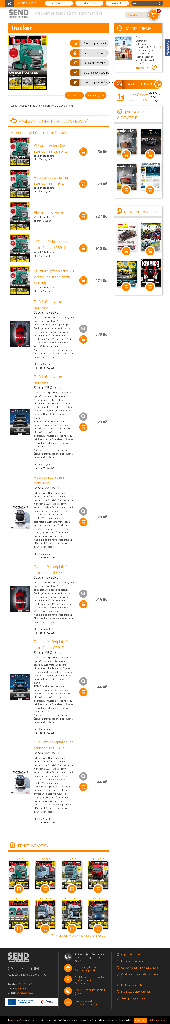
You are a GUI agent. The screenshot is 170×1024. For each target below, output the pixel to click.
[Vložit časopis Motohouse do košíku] (150, 251)
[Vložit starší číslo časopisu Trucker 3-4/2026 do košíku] (72, 875)
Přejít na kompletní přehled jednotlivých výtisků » (80, 936)
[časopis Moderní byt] (127, 141)
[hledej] (160, 3)
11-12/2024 (72, 899)
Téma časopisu (58, 3)
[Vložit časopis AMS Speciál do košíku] (150, 154)
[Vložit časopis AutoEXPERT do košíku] (126, 251)
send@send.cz (25, 993)
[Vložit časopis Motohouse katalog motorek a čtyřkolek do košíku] (150, 287)
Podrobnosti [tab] (74, 95)
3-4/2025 (45, 899)
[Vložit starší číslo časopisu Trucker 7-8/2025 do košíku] (19, 914)
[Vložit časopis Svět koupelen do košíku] (126, 190)
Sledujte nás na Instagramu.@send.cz (90, 991)
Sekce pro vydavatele (133, 998)
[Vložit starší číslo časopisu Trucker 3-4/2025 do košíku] (45, 914)
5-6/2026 (45, 859)
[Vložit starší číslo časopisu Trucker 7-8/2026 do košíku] (19, 875)
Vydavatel (116, 3)
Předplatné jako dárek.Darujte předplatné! (87, 968)
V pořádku (140, 1020)
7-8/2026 (18, 859)
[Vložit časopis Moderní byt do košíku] (126, 154)
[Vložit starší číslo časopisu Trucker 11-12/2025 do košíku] (98, 875)
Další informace (157, 1020)
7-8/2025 (18, 899)
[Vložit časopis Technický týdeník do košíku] (150, 190)
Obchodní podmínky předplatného (139, 968)
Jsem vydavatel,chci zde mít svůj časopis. (89, 1002)
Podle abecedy (89, 3)
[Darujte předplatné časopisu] (138, 84)
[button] (89, 43)
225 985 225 (138, 94)
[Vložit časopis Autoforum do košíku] (126, 287)
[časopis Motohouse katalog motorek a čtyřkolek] (151, 273)
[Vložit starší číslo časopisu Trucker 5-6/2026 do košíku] (45, 875)
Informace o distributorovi (135, 992)
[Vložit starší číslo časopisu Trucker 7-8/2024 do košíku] (98, 914)
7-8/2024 (98, 899)
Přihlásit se (132, 15)
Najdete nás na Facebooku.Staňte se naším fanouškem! (89, 980)
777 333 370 (138, 99)
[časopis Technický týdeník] (151, 176)
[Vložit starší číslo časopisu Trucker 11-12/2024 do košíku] (72, 914)
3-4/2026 (71, 859)
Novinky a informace (132, 961)
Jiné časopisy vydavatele (132, 114)
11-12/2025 (98, 859)
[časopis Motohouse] (151, 237)
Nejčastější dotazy (131, 954)
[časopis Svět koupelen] (127, 177)
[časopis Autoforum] (127, 274)
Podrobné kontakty (131, 985)
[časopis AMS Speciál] (151, 141)
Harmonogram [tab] (96, 95)
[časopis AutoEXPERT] (127, 237)
